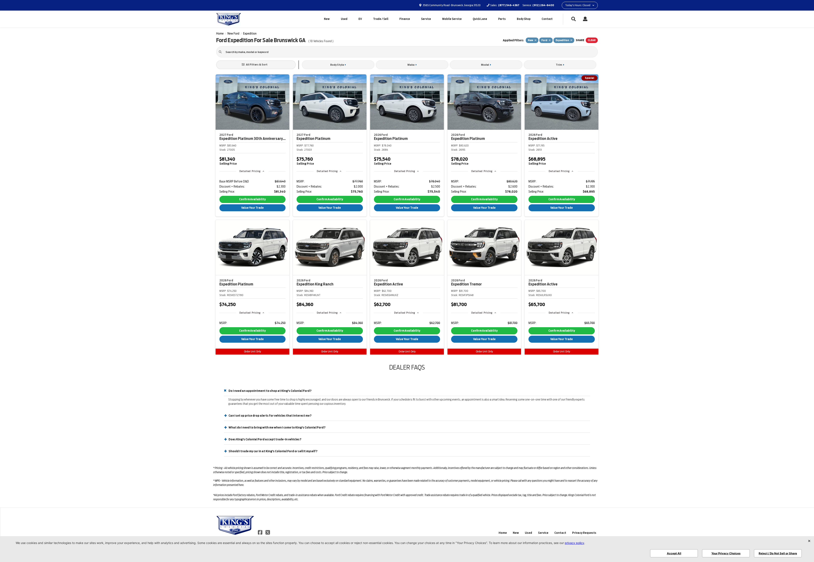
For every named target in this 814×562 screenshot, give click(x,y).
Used (344, 19)
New (327, 19)
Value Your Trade (252, 207)
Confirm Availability (252, 199)
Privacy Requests (584, 532)
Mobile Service (452, 19)
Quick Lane (480, 19)
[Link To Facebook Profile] (260, 532)
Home (503, 532)
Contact (547, 19)
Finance (404, 19)
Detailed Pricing (249, 171)
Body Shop (524, 19)
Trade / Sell (380, 19)
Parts (502, 19)
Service (426, 19)
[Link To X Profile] (267, 532)
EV (360, 19)
